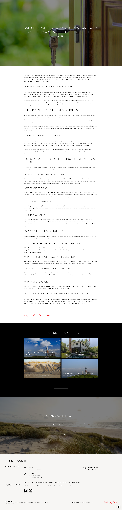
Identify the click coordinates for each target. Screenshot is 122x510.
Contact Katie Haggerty (31, 303)
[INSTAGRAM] (106, 502)
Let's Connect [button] (61, 434)
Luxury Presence (42, 502)
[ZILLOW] (115, 502)
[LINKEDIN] (110, 502)
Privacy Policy (89, 502)
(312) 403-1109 (92, 469)
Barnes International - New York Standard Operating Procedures (53, 482)
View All (61, 386)
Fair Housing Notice (29, 482)
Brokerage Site (76, 482)
